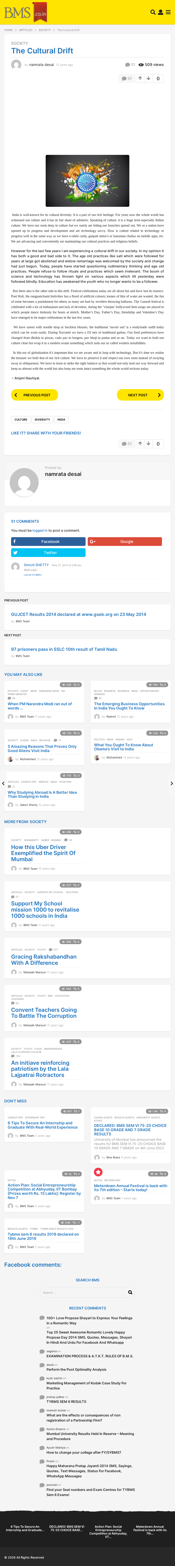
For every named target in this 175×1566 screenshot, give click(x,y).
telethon (72, 892)
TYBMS (34, 1229)
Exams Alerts (103, 1117)
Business (110, 691)
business (123, 691)
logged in (40, 530)
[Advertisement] (47, 117)
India (61, 419)
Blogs (98, 691)
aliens (24, 740)
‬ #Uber (45, 840)
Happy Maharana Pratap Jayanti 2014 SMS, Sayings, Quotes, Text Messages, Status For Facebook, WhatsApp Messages (90, 1471)
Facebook (50, 541)
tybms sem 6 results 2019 (56, 1229)
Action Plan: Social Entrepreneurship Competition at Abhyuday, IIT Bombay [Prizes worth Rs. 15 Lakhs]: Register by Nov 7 (44, 1191)
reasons (45, 740)
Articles (13, 782)
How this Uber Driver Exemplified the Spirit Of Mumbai (43, 853)
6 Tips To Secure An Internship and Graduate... (25, 1528)
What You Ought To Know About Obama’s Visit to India (123, 747)
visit (130, 739)
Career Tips (28, 782)
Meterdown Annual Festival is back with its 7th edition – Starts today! (130, 1187)
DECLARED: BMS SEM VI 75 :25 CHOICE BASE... (66, 1528)
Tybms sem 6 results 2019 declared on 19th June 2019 (43, 1236)
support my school (50, 892)
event (24, 691)
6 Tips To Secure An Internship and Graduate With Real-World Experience (43, 1125)
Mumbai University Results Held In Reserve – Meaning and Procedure (90, 1436)
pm (63, 691)
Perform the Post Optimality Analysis (76, 1369)
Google (126, 541)
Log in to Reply (33, 575)
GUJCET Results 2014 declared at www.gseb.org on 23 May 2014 (78, 614)
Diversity (42, 419)
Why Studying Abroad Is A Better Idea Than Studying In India (42, 794)
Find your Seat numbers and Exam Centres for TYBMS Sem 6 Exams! (91, 1492)
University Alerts (148, 1117)
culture (21, 419)
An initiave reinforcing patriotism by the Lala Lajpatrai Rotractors (40, 1068)
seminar (99, 694)
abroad (43, 782)
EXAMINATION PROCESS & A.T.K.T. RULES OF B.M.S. (90, 1356)
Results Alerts (124, 1117)
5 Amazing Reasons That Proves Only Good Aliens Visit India (42, 748)
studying (65, 782)
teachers (17, 999)
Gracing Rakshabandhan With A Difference (44, 959)
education (62, 996)
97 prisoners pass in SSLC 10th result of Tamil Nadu (64, 649)
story (98, 1120)
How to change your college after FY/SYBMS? (84, 1452)
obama (119, 739)
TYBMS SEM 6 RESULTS (66, 1401)
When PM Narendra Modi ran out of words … (40, 706)
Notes (12, 1180)
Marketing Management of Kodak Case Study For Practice (87, 1385)
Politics (13, 691)
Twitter (50, 552)
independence (53, 1049)
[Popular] (98, 1172)
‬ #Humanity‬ (31, 840)
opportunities (149, 691)
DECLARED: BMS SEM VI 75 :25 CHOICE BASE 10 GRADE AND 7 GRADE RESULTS (130, 1129)
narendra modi (49, 691)
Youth (41, 949)
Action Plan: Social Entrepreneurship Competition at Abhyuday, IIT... (108, 1532)
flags (38, 1049)
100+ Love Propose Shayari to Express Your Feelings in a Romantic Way (90, 1320)
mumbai (56, 840)
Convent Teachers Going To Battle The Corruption (44, 1012)
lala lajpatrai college (26, 1052)
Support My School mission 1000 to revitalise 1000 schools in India (45, 909)
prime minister (17, 694)
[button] (153, 12)
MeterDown (112, 1180)
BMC (50, 996)
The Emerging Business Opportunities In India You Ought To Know (129, 706)
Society (19, 43)
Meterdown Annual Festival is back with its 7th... (150, 1530)
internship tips (35, 1117)
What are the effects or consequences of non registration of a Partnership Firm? (84, 1417)
